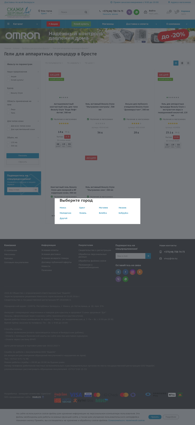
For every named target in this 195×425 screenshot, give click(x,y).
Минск (63, 207)
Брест (82, 207)
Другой (63, 218)
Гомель (82, 213)
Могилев (103, 207)
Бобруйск (123, 213)
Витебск (103, 213)
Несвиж (122, 207)
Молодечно (65, 213)
